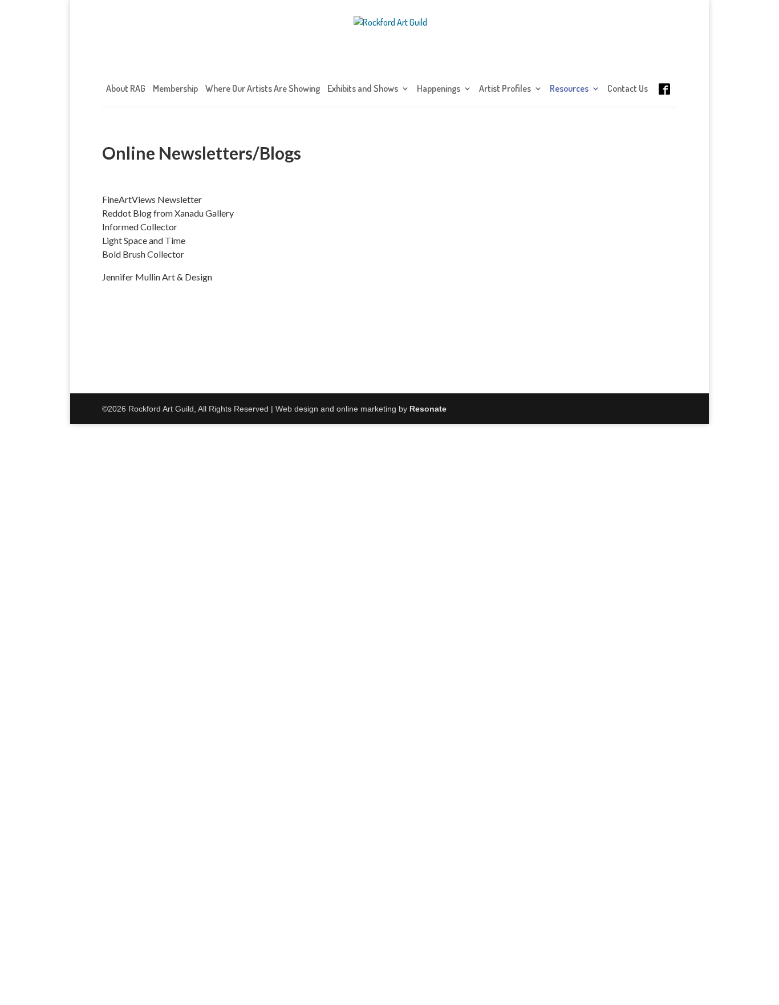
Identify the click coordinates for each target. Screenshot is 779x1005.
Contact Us (627, 89)
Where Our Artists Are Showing (262, 89)
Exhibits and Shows (362, 89)
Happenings (438, 89)
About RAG (125, 89)
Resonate (428, 408)
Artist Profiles (505, 89)
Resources (569, 89)
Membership (175, 89)
